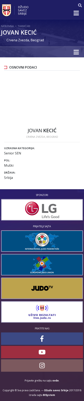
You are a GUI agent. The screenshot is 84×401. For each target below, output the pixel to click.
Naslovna (7, 26)
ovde (55, 380)
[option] (42, 210)
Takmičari (24, 26)
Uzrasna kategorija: (19, 148)
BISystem (49, 395)
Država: (9, 172)
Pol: (7, 160)
